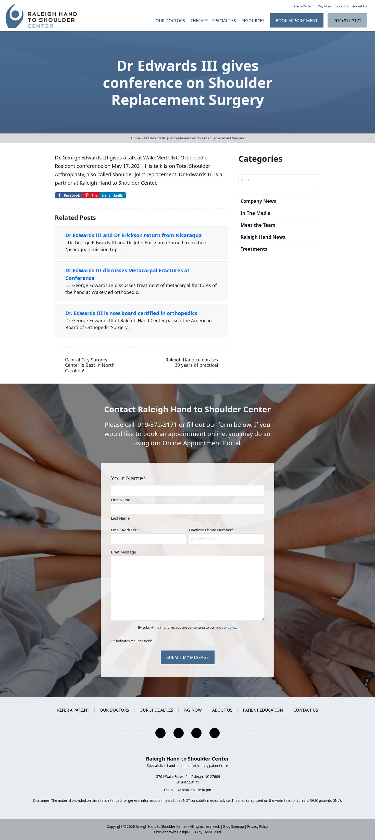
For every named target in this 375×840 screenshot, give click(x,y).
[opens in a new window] (160, 733)
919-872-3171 (156, 424)
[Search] (316, 179)
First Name (120, 499)
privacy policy (226, 627)
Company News (258, 201)
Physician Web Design (171, 832)
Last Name (120, 518)
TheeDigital (212, 832)
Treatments (254, 249)
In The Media (255, 213)
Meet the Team (258, 225)
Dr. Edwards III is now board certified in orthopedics (131, 313)
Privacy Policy (257, 826)
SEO (195, 832)
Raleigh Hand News (263, 237)
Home (136, 138)
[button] (253, 20)
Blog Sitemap (233, 826)
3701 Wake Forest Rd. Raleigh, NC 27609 (188, 776)
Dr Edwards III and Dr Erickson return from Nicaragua (133, 235)
